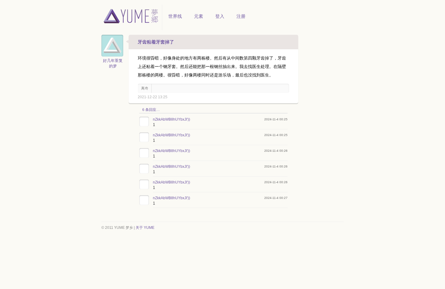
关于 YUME (145, 228)
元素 (198, 16)
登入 (219, 16)
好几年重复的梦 (113, 63)
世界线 (175, 16)
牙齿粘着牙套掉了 (156, 41)
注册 (241, 16)
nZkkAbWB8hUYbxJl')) (171, 119)
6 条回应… (151, 110)
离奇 (144, 88)
